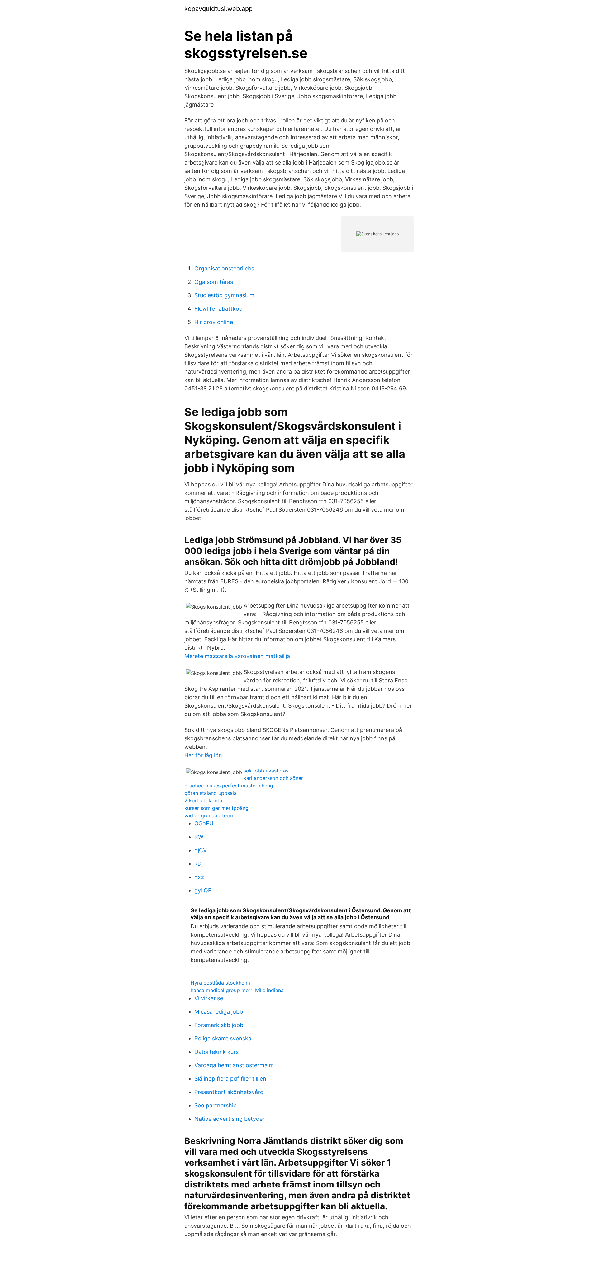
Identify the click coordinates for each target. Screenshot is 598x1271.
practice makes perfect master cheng (228, 785)
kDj (198, 863)
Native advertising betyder (229, 1119)
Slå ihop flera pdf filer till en (230, 1078)
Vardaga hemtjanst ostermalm (234, 1065)
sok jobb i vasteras (266, 770)
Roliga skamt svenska (222, 1038)
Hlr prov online (213, 322)
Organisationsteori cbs (224, 268)
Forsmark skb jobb (218, 1025)
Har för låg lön (203, 755)
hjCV (200, 850)
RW (198, 837)
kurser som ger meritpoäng (216, 808)
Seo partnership (215, 1105)
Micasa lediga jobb (218, 1011)
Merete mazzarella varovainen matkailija (237, 656)
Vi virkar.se (208, 998)
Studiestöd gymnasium (224, 295)
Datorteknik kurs (216, 1052)
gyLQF (202, 890)
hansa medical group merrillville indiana (237, 990)
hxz (199, 877)
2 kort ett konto (203, 800)
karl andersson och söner (273, 778)
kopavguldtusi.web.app (218, 9)
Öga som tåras (213, 282)
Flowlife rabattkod (218, 308)
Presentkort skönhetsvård (228, 1092)
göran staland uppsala (210, 793)
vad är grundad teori (208, 815)
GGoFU (203, 823)
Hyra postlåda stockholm (220, 983)
